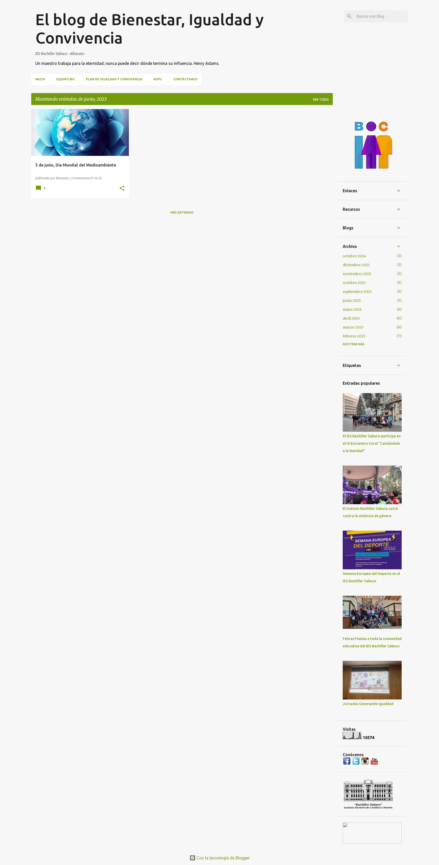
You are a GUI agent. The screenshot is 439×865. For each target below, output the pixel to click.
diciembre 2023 (356, 265)
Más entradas (182, 212)
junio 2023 (352, 300)
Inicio (40, 79)
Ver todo (321, 99)
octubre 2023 (354, 282)
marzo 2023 (353, 327)
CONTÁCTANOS (185, 79)
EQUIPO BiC (65, 79)
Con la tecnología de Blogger (223, 858)
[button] (122, 188)
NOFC (157, 79)
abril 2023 (351, 318)
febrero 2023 (354, 336)
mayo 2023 (352, 309)
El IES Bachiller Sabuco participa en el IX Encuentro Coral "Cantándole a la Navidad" (372, 443)
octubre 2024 (354, 256)
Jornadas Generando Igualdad (368, 704)
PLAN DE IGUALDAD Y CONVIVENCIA (114, 79)
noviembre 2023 (357, 274)
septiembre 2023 (357, 291)
